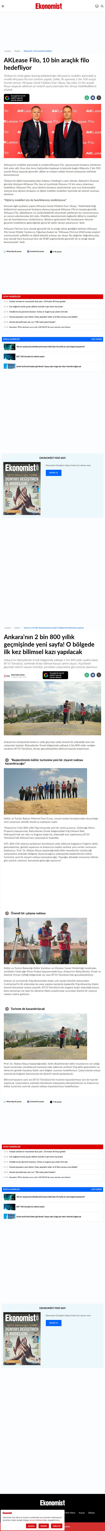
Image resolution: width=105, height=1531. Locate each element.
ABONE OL (53, 473)
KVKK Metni (69, 1513)
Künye (82, 1513)
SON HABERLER (11, 297)
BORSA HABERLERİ (11, 339)
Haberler (17, 51)
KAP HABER (96, 339)
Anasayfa (8, 51)
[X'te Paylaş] (99, 97)
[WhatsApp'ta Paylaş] (87, 97)
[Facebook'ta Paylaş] (93, 97)
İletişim (91, 1513)
